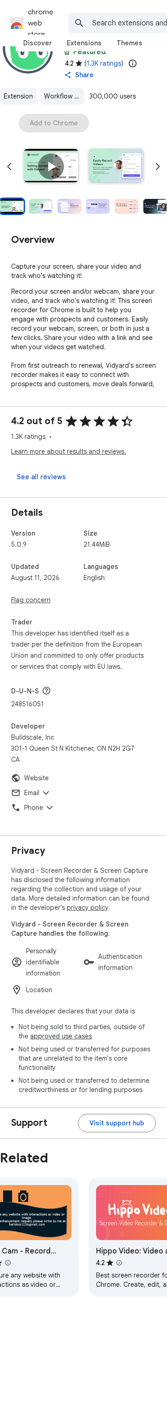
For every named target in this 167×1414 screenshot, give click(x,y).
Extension (18, 96)
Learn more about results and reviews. (68, 451)
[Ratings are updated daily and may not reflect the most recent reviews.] (132, 63)
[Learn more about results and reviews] (46, 690)
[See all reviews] (41, 477)
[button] (51, 166)
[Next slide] (157, 166)
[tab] (37, 43)
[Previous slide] (9, 166)
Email (31, 793)
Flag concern (31, 600)
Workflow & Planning (64, 96)
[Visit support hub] (117, 1123)
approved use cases (61, 1036)
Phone (33, 807)
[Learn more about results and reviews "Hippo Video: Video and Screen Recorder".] (119, 1263)
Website (36, 778)
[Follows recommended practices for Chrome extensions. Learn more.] (67, 52)
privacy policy (87, 907)
